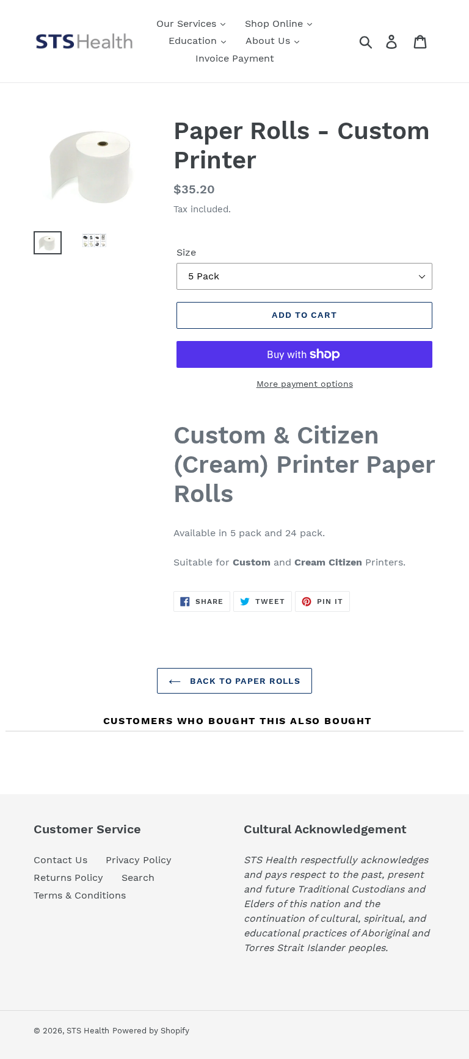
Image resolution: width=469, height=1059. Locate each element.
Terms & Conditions (80, 895)
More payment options (304, 384)
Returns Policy (68, 877)
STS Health (88, 1030)
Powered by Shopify (150, 1030)
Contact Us (60, 860)
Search (138, 877)
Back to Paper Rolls (243, 681)
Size (186, 252)
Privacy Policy (139, 860)
